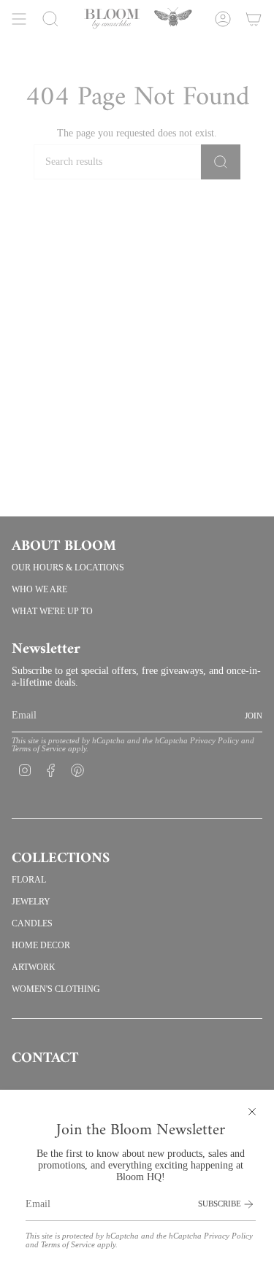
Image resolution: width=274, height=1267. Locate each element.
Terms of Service (68, 1245)
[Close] (252, 1111)
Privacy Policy (228, 1236)
